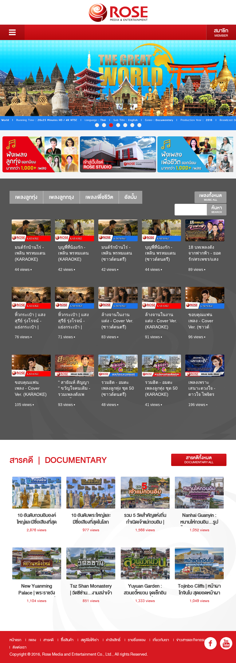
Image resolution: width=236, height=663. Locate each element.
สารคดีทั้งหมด (198, 459)
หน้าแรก (15, 640)
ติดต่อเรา (19, 647)
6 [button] (132, 125)
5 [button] (125, 125)
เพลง (32, 640)
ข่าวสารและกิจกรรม (190, 640)
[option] (118, 85)
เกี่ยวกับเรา (161, 640)
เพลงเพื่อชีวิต (99, 197)
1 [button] (97, 125)
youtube (226, 643)
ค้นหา (216, 209)
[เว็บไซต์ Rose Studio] (118, 154)
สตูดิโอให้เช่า (90, 640)
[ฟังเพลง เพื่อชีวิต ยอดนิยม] (195, 154)
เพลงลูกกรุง (61, 197)
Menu (12, 32)
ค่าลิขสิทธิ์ (113, 640)
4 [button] (118, 125)
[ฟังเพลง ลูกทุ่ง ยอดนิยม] (40, 154)
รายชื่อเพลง (136, 640)
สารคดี (48, 640)
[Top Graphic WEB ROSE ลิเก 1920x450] (118, 85)
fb (210, 643)
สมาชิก (221, 32)
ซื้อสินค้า (67, 640)
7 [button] (139, 125)
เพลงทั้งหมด (210, 197)
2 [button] (104, 125)
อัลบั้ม (130, 197)
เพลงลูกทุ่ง (26, 197)
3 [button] (111, 125)
